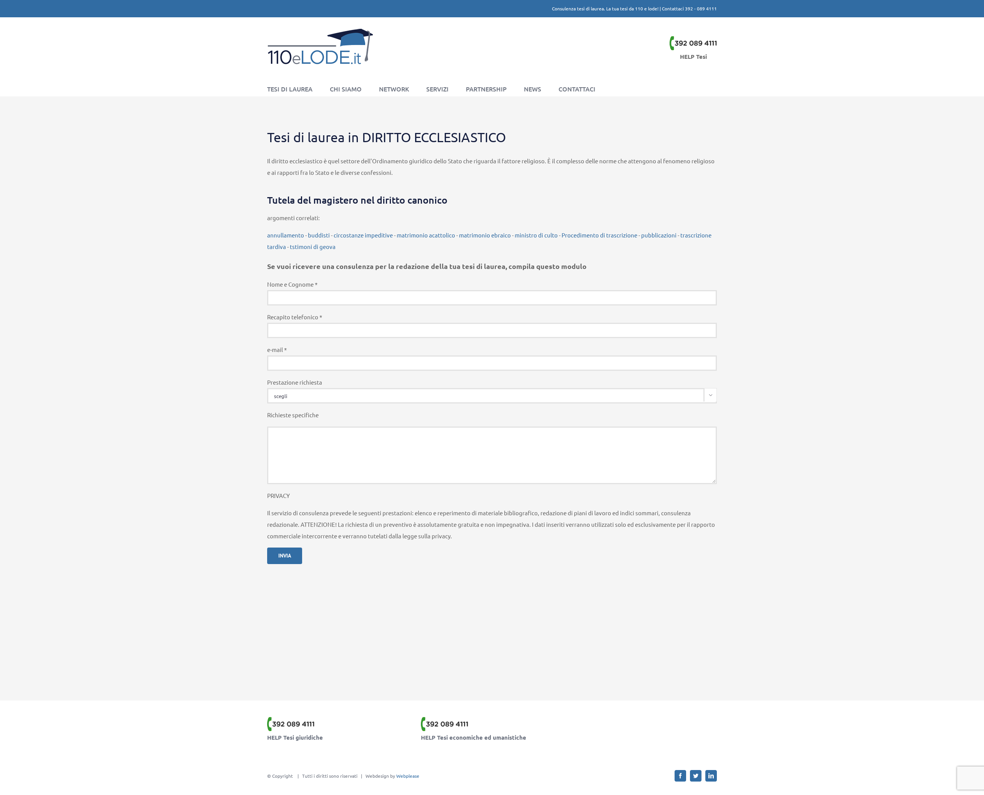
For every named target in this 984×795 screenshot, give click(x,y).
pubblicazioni (658, 235)
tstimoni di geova (313, 246)
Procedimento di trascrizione (599, 235)
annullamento (285, 235)
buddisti (319, 235)
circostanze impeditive (363, 235)
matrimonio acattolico (426, 235)
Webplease (407, 776)
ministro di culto (536, 235)
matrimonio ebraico (485, 235)
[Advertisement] (492, 623)
